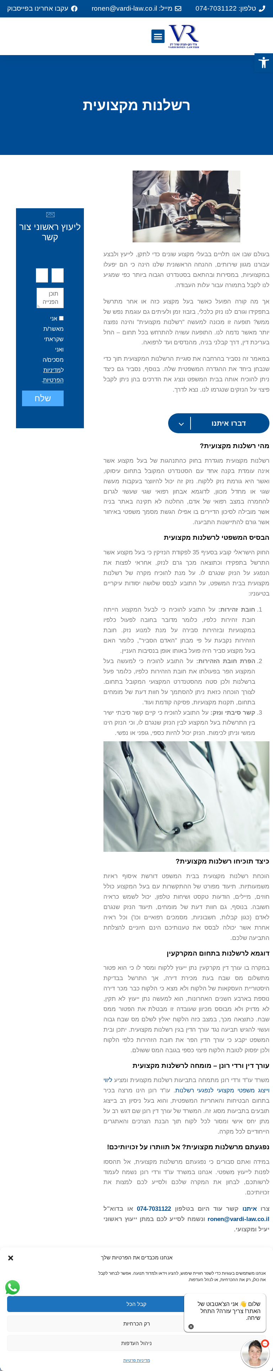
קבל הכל (136, 1304)
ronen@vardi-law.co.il (238, 1219)
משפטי (246, 1090)
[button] (264, 62)
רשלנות (184, 1090)
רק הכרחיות (136, 1323)
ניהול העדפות (136, 1343)
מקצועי (225, 1090)
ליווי (107, 1080)
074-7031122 (154, 1208)
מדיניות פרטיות (136, 1360)
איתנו (249, 1208)
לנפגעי (205, 1090)
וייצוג (263, 1090)
